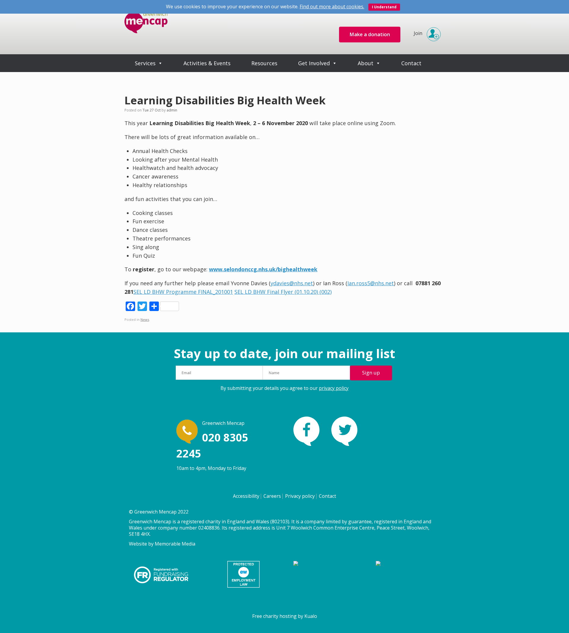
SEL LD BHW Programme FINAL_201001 (183, 291)
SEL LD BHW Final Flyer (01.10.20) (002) (283, 291)
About (365, 63)
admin (172, 110)
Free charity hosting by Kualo (284, 616)
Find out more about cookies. (332, 6)
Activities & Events (207, 63)
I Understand (384, 6)
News (144, 319)
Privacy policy (300, 496)
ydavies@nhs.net (292, 283)
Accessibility (246, 496)
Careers (272, 496)
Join (418, 33)
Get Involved (314, 63)
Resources (264, 63)
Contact (411, 63)
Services (145, 63)
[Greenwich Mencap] (145, 27)
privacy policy (334, 388)
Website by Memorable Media (162, 543)
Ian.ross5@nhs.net (370, 283)
